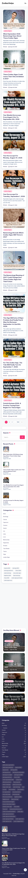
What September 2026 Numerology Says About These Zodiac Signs (12, 36)
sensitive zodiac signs (7, 806)
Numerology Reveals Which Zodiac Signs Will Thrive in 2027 (13, 235)
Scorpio (5, 545)
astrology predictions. (8, 570)
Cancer (5, 519)
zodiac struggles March (18, 821)
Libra (4, 534)
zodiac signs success (7, 821)
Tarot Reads (6, 548)
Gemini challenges (6, 784)
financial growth (16, 782)
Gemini (5, 528)
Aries (4, 513)
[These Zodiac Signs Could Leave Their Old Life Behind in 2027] (6, 465)
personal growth (16, 794)
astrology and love (6, 772)
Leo (4, 531)
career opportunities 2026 (8, 779)
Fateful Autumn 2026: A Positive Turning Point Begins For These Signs (12, 405)
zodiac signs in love (8, 580)
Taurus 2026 (6, 577)
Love (4, 537)
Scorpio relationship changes (9, 804)
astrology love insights (7, 774)
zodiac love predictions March (9, 811)
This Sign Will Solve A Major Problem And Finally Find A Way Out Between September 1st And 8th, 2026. (13, 322)
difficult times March (7, 782)
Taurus (5, 551)
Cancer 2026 (18, 570)
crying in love (18, 779)
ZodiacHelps (8, 3)
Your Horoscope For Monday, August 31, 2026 (13, 501)
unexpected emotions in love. (16, 809)
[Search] (22, 437)
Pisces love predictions (7, 796)
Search (6, 433)
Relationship (6, 539)
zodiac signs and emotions (8, 814)
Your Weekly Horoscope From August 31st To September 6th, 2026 (12, 117)
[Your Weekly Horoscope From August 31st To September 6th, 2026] (6, 480)
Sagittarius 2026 (7, 575)
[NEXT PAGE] (21, 422)
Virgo (4, 554)
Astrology (5, 516)
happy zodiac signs (7, 787)
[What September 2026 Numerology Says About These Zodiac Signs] (6, 449)
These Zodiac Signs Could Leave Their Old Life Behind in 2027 (13, 77)
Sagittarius (6, 542)
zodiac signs (20, 811)
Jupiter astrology (7, 573)
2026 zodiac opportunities (8, 765)
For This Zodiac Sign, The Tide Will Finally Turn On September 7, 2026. (12, 365)
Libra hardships (12, 789)
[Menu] (25, 3)
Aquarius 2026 (7, 568)
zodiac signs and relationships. (9, 816)
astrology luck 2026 (18, 774)
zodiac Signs (7, 30)
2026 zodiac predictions (8, 767)
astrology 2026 (16, 568)
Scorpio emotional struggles (8, 801)
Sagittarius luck (6, 799)
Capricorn (5, 522)
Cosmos (5, 525)
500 (18, 422)
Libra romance (20, 789)
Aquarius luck (5, 769)
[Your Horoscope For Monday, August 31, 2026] (6, 495)
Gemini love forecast (17, 784)
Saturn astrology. (16, 575)
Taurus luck (5, 809)
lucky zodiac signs (17, 573)
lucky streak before (16, 792)
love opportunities (6, 792)
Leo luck (4, 789)
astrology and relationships (18, 772)
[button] (21, 422)
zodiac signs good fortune (17, 577)
